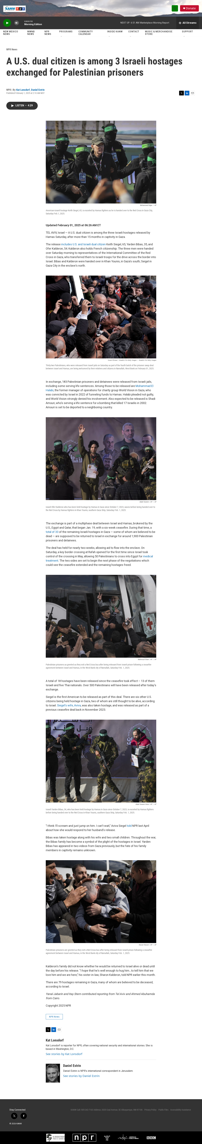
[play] (7, 23)
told (129, 825)
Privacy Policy (150, 1110)
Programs (66, 31)
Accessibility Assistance (180, 1110)
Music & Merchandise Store (158, 32)
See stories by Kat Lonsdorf (64, 1054)
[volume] (16, 23)
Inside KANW (115, 31)
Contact (133, 31)
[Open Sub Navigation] (61, 36)
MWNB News (31, 32)
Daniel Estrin (38, 89)
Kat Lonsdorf (23, 89)
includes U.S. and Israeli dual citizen (83, 244)
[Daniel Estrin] (53, 1073)
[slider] (21, 22)
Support (187, 31)
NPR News (48, 32)
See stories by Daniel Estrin (81, 1076)
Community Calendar (85, 32)
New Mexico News (10, 32)
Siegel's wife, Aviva (69, 705)
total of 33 (52, 532)
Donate (191, 8)
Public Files (163, 1110)
